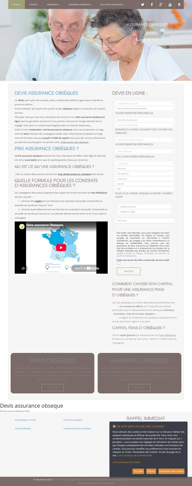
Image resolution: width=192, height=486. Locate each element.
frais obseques (52, 360)
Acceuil (19, 4)
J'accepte (138, 471)
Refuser (151, 471)
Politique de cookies (113, 479)
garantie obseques (139, 360)
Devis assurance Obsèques (46, 92)
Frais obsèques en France (25, 420)
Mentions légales (62, 479)
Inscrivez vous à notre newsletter (142, 479)
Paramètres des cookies (171, 471)
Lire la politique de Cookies (126, 462)
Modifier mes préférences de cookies (96, 483)
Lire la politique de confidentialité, (134, 455)
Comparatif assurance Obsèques (77, 428)
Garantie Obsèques (23, 428)
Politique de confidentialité (87, 479)
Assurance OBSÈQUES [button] (79, 4)
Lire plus (52, 387)
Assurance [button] (52, 4)
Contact (33, 4)
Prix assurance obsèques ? (47, 148)
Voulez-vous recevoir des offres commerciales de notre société (143, 260)
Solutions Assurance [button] (111, 4)
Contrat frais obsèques (72, 420)
